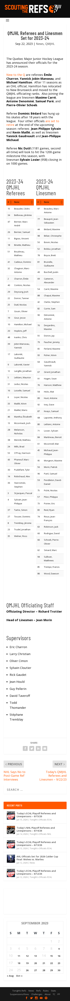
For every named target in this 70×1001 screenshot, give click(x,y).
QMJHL (50, 44)
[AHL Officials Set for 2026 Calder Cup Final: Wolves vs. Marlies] (11, 859)
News (40, 44)
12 (27, 955)
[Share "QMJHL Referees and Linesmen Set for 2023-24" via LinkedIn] (38, 748)
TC (54, 994)
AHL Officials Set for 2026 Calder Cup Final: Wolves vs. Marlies (37, 858)
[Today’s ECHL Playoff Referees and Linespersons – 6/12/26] (11, 873)
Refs (38, 990)
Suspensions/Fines (19, 994)
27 (35, 970)
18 (19, 963)
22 (51, 963)
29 (51, 970)
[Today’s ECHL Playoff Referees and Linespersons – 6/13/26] (11, 844)
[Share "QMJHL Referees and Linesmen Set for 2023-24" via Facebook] (25, 748)
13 (35, 955)
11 (19, 955)
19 (27, 963)
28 (43, 970)
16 (59, 955)
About (47, 994)
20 (35, 963)
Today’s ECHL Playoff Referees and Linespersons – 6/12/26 (36, 872)
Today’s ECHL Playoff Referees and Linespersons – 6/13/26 (36, 844)
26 (27, 970)
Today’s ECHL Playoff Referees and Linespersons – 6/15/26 (36, 815)
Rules (46, 990)
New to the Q (15, 75)
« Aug (10, 975)
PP (58, 994)
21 (43, 963)
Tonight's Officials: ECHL (41, 819)
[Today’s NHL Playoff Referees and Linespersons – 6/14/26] (11, 830)
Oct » (19, 975)
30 (59, 970)
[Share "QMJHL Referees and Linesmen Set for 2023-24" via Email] (45, 748)
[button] (11, 202)
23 (59, 963)
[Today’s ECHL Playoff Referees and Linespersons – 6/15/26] (11, 816)
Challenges (36, 994)
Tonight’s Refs (19, 990)
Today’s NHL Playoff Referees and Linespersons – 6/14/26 (36, 829)
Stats (53, 990)
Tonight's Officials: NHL (40, 834)
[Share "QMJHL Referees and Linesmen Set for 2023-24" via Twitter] (31, 748)
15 (51, 955)
